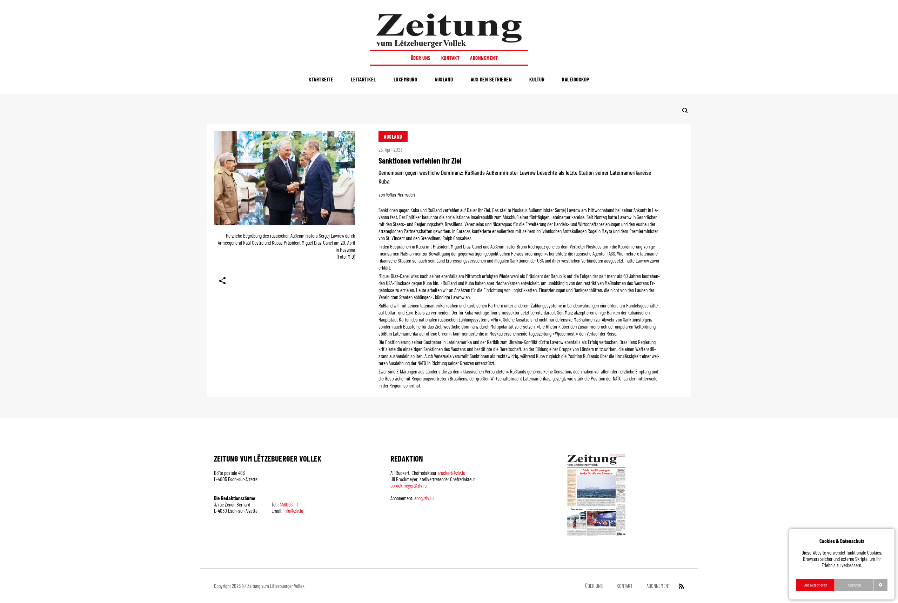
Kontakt (450, 58)
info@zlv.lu (293, 511)
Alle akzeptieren (815, 584)
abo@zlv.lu (424, 498)
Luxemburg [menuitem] (405, 79)
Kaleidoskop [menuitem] (575, 79)
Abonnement (484, 58)
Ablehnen (854, 584)
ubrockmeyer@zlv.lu (408, 485)
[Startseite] (449, 30)
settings (880, 584)
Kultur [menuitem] (536, 79)
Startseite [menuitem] (321, 79)
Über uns (421, 58)
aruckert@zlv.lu (451, 473)
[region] (841, 564)
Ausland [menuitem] (444, 79)
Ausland (393, 136)
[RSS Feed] (680, 585)
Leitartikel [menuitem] (363, 79)
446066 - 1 (289, 504)
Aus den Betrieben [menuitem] (491, 79)
